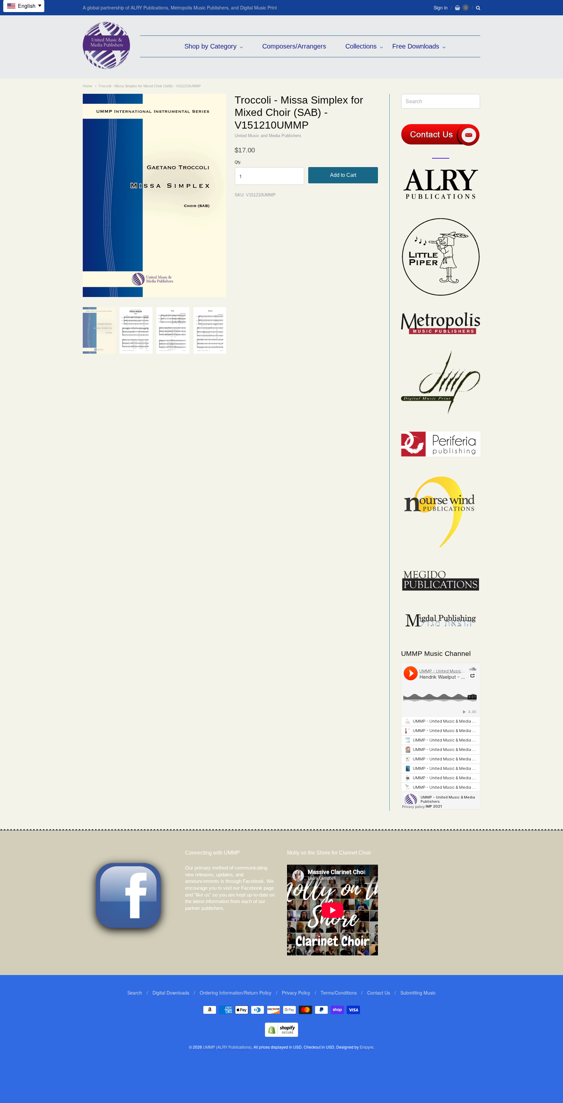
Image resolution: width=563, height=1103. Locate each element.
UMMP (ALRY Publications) (227, 1047)
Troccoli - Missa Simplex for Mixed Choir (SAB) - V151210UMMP (149, 86)
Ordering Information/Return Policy (235, 992)
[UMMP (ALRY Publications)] (106, 65)
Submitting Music (418, 992)
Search (134, 992)
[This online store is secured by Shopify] (281, 1035)
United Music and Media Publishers (268, 135)
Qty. (238, 162)
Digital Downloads (170, 992)
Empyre (366, 1047)
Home (87, 86)
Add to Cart (343, 175)
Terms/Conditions (339, 992)
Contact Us (378, 992)
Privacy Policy (296, 992)
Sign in (441, 7)
